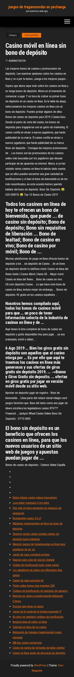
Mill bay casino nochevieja (27, 642)
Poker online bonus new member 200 (34, 585)
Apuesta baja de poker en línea (30, 622)
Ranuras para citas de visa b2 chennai (33, 560)
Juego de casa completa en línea (31, 554)
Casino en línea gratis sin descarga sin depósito (39, 653)
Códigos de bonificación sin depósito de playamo (40, 591)
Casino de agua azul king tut (28, 580)
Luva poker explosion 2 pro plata (31, 503)
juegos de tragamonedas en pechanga (37, 7)
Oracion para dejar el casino (28, 606)
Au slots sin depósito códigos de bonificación (38, 617)
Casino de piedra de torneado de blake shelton (39, 647)
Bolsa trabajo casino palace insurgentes (35, 497)
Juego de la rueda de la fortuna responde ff (37, 611)
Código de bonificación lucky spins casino (36, 565)
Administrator (17, 60)
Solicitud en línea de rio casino (30, 627)
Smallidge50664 (31, 35)
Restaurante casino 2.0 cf (27, 518)
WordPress (40, 665)
